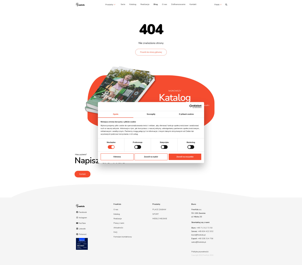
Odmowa (117, 157)
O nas (164, 4)
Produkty (109, 4)
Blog (156, 4)
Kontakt (193, 4)
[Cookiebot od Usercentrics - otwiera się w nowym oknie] (191, 106)
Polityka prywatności (199, 251)
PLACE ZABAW (159, 209)
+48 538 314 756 (205, 238)
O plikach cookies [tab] (186, 114)
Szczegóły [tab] (151, 114)
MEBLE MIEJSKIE (159, 218)
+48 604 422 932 (205, 231)
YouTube (82, 223)
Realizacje (145, 4)
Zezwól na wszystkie (184, 157)
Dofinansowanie (178, 4)
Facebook (82, 212)
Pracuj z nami (118, 223)
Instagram (82, 217)
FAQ (115, 232)
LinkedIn (82, 228)
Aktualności (118, 227)
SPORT (155, 214)
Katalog (132, 4)
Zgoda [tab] (115, 114)
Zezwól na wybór (151, 157)
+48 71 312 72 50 (204, 228)
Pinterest (82, 234)
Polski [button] (216, 4)
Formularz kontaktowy (122, 236)
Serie (123, 4)
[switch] (137, 147)
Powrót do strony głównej (151, 52)
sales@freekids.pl (198, 242)
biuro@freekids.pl (198, 235)
